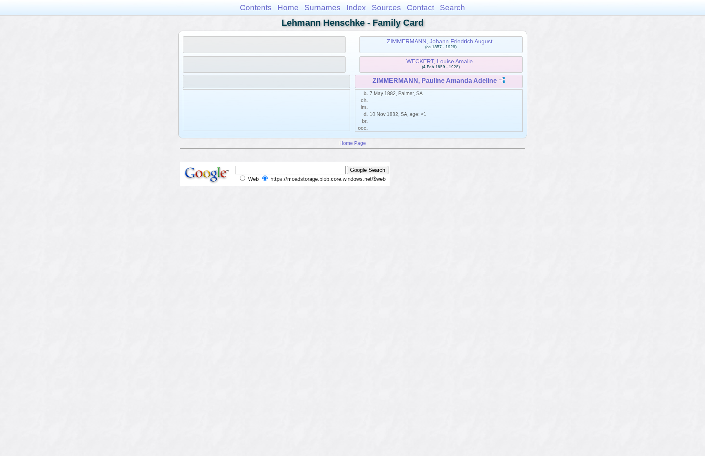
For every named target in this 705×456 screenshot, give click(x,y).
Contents (256, 7)
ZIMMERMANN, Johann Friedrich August (439, 41)
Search (452, 7)
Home (288, 7)
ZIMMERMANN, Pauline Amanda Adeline (434, 80)
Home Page (352, 143)
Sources (386, 7)
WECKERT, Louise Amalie (439, 61)
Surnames (322, 7)
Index (356, 7)
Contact (420, 7)
